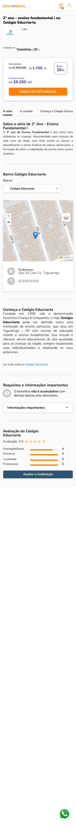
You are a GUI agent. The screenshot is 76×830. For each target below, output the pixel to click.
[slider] (35, 441)
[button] (35, 235)
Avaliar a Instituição (38, 474)
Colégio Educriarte (36, 364)
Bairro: (18, 184)
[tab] (38, 407)
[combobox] (26, 48)
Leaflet (66, 257)
